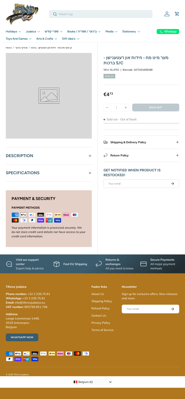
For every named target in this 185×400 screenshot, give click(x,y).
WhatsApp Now (22, 337)
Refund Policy (100, 308)
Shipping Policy (101, 301)
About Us (97, 294)
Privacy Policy (100, 323)
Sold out (155, 107)
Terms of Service (102, 330)
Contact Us (98, 315)
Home (9, 47)
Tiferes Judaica (21, 374)
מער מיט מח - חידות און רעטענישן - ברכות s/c (51, 47)
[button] (177, 14)
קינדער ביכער (21, 47)
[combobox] (100, 14)
